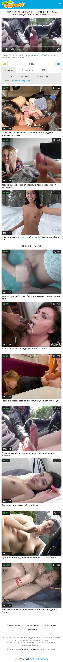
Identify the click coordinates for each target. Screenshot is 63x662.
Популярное (50, 625)
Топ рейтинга (32, 625)
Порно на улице (22, 80)
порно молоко (29, 649)
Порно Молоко (39, 659)
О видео (9, 70)
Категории (31, 629)
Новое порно (13, 625)
